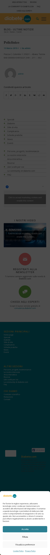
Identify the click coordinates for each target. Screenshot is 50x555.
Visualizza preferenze (25, 544)
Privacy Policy (30, 551)
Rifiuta (25, 537)
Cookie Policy (18, 551)
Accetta (25, 529)
